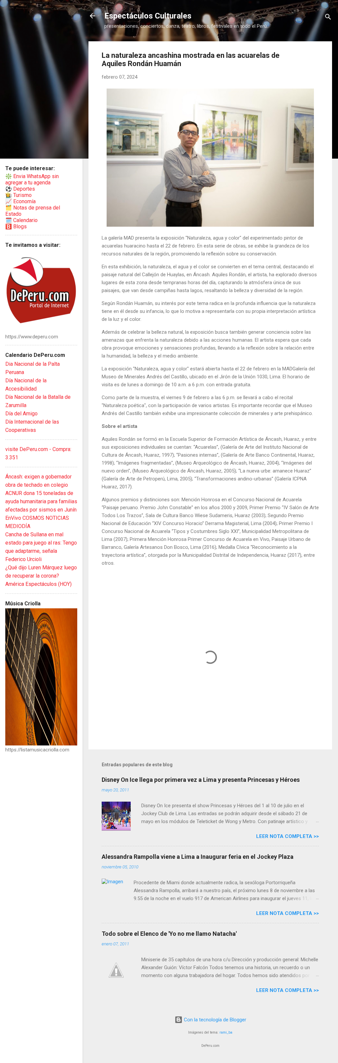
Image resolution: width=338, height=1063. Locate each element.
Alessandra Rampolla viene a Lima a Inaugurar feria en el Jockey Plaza (197, 856)
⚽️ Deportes (20, 189)
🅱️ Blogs (16, 226)
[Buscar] (328, 18)
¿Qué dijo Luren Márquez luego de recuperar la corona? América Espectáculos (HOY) (41, 575)
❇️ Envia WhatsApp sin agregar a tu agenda (32, 179)
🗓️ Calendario (21, 220)
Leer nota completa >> (287, 836)
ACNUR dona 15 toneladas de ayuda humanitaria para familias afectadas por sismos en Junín (41, 501)
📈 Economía (20, 201)
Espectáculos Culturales (147, 15)
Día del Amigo (21, 413)
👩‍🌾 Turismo (18, 195)
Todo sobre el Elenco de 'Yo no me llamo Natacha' (169, 933)
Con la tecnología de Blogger (214, 1020)
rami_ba (226, 1032)
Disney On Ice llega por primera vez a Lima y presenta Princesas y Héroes (201, 779)
